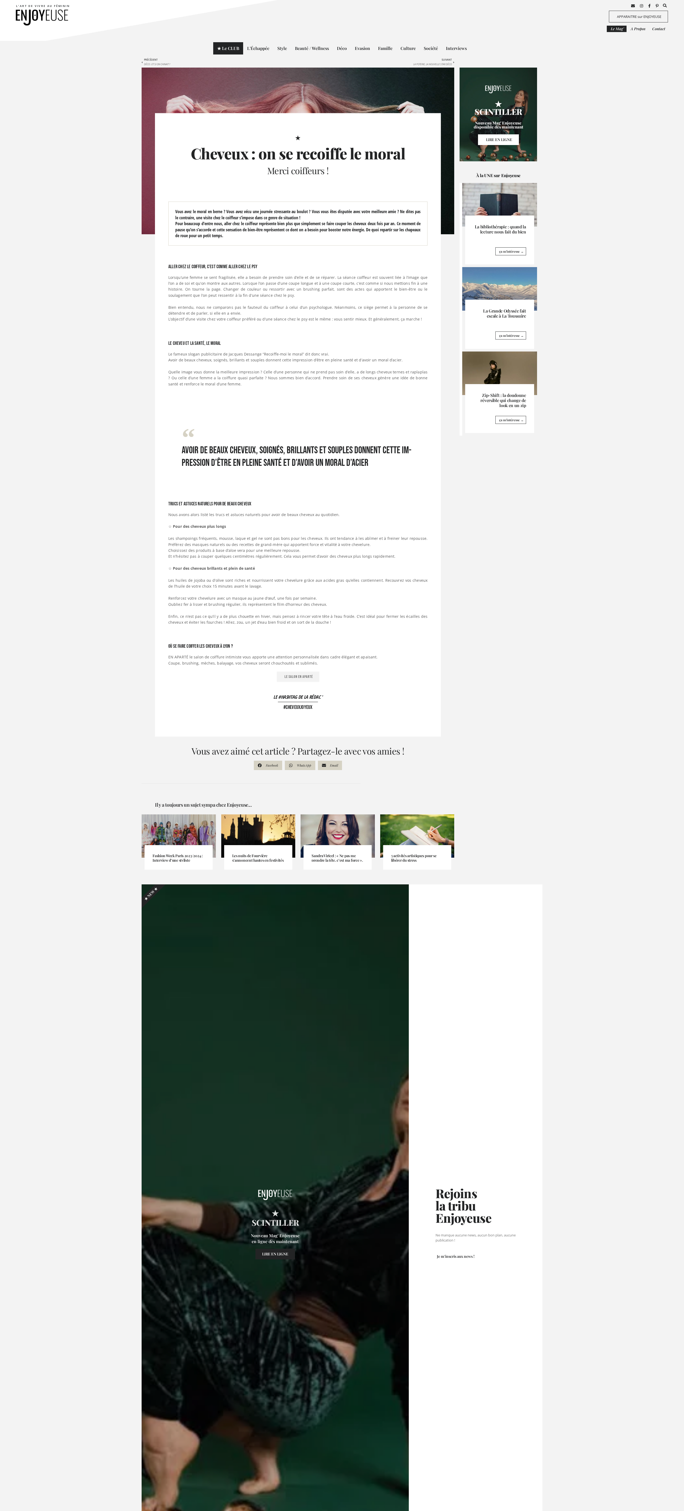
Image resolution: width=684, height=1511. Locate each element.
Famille (385, 48)
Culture (408, 48)
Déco (342, 48)
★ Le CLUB (228, 48)
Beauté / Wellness (312, 48)
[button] (665, 5)
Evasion (362, 48)
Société (431, 48)
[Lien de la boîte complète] (499, 224)
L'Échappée (258, 48)
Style (282, 48)
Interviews (456, 48)
